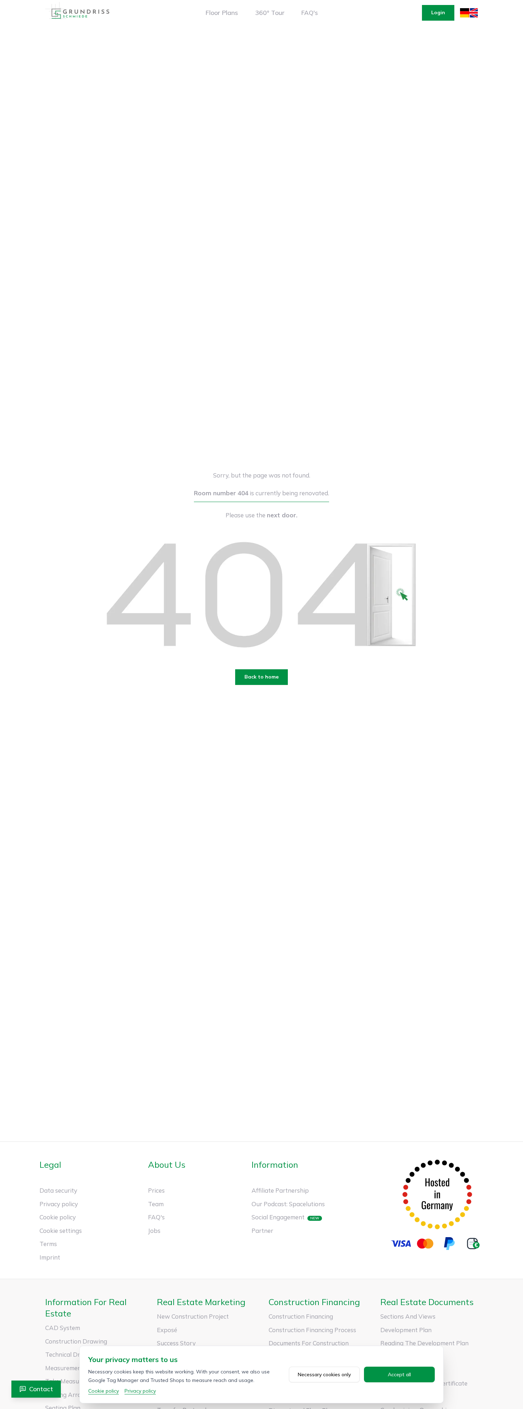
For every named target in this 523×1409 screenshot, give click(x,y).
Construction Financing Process (312, 1330)
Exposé (167, 1330)
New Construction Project (193, 1316)
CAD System (62, 1327)
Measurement (64, 1368)
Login (438, 12)
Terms (48, 1243)
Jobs (154, 1230)
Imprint (49, 1257)
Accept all (399, 1374)
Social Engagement (278, 1217)
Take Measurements (73, 1381)
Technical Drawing (71, 1354)
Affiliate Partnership (280, 1190)
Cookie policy (57, 1217)
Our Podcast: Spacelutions (288, 1204)
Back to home (261, 677)
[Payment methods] (437, 1243)
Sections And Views (407, 1316)
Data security (58, 1190)
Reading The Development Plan (424, 1343)
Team (156, 1204)
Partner (262, 1230)
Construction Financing (301, 1316)
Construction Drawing (76, 1341)
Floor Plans (221, 13)
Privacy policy (58, 1204)
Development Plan (406, 1330)
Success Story (176, 1343)
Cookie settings (60, 1230)
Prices (156, 1190)
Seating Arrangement (75, 1394)
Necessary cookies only (324, 1374)
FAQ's (309, 12)
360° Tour (269, 13)
